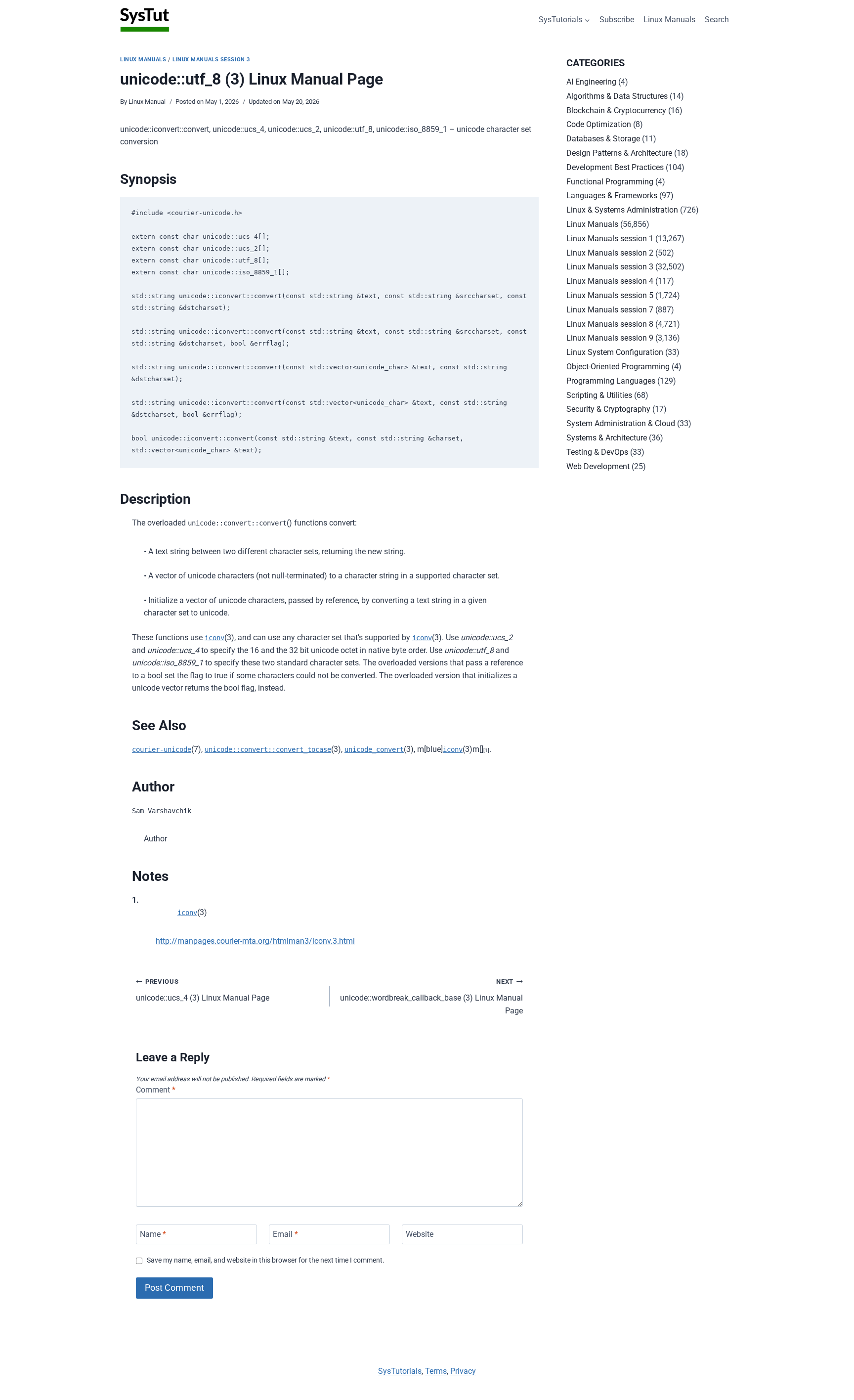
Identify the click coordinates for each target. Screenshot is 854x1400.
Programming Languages (610, 381)
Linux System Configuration (614, 352)
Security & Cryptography (608, 409)
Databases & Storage (603, 138)
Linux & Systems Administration (622, 210)
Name (153, 1234)
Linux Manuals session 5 (609, 295)
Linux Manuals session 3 (211, 59)
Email (285, 1234)
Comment (155, 1089)
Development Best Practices (615, 167)
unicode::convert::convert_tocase (268, 749)
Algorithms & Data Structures (617, 96)
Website (419, 1234)
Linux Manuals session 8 (609, 324)
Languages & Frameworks (611, 195)
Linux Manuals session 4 (609, 281)
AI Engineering (591, 82)
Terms (436, 1371)
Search (717, 19)
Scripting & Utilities (599, 395)
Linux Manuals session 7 (609, 309)
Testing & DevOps (597, 452)
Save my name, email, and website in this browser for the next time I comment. (265, 1260)
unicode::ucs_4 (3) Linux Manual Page (202, 990)
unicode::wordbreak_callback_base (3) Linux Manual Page (431, 996)
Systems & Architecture (606, 437)
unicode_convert (374, 749)
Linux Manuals (669, 19)
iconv (214, 638)
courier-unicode (161, 749)
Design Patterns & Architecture (619, 153)
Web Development (598, 466)
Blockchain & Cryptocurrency (616, 110)
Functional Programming (609, 181)
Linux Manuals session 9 (609, 338)
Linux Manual (147, 101)
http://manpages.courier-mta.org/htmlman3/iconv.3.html (255, 941)
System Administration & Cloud (620, 423)
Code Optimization (598, 124)
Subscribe (616, 19)
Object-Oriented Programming (618, 366)
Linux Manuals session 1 (609, 238)
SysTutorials (400, 1371)
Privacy (463, 1371)
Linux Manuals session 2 (609, 253)
